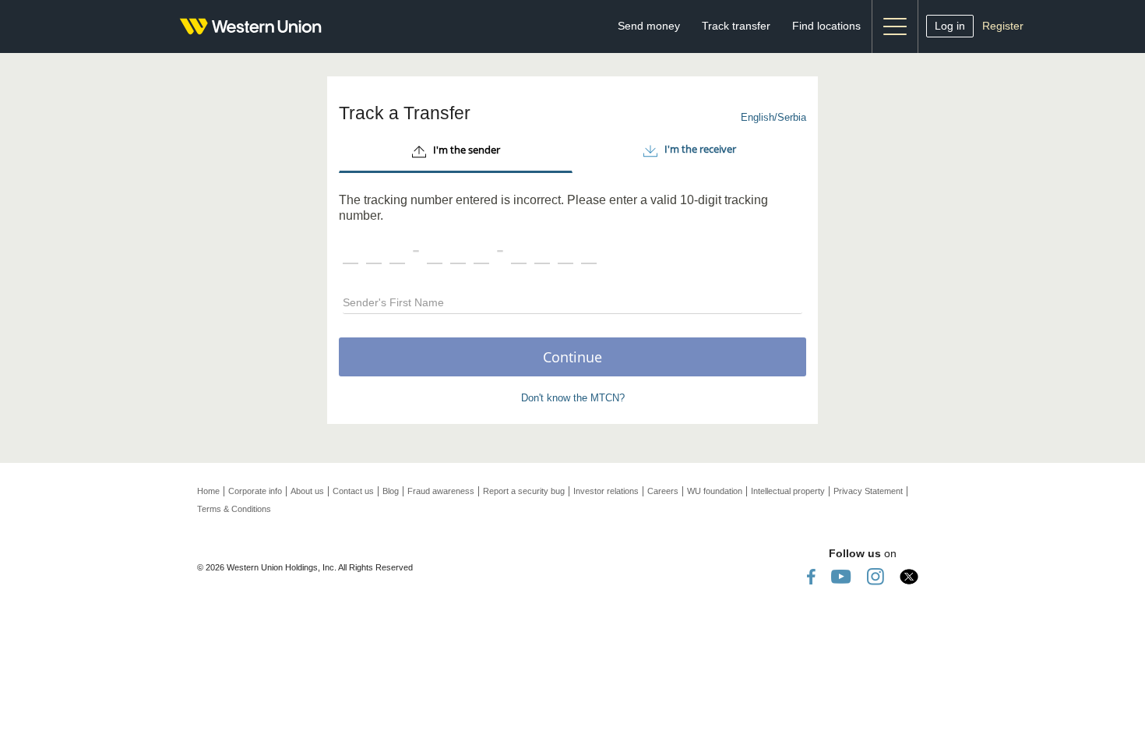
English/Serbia (773, 117)
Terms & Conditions (234, 509)
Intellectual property (788, 491)
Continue (572, 357)
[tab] (455, 152)
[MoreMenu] (895, 26)
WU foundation (714, 491)
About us (307, 491)
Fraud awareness (440, 491)
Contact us (353, 491)
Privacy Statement (868, 491)
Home (208, 491)
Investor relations (606, 491)
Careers (662, 491)
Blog (390, 491)
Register (1002, 25)
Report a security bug (524, 491)
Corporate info (255, 491)
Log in (950, 25)
